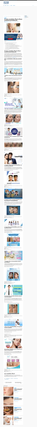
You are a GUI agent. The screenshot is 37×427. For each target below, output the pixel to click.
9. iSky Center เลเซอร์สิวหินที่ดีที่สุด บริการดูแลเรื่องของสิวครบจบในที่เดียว (12, 48)
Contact (14, 0)
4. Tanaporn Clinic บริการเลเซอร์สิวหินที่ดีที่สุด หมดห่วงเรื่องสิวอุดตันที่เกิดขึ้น (12, 45)
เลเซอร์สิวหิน (17, 21)
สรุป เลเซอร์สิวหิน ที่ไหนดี (7, 49)
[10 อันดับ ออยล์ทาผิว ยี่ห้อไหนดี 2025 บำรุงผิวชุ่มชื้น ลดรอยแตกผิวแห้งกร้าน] (8, 410)
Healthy (20, 407)
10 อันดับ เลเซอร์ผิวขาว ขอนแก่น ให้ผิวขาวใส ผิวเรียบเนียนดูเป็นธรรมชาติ (18, 419)
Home (10, 0)
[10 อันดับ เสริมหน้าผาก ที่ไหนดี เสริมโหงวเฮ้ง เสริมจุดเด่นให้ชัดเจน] (8, 401)
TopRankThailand (7, 21)
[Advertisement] (18, 10)
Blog (7, 5)
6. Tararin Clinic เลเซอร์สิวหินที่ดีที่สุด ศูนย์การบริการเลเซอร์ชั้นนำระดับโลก (12, 46)
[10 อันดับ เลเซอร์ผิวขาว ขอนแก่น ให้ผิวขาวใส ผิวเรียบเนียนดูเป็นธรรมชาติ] (8, 420)
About (11, 5)
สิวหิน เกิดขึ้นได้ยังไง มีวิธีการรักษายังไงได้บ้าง (9, 43)
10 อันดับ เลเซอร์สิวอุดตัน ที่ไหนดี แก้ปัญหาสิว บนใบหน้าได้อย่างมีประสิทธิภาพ (18, 390)
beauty (17, 397)
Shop (16, 0)
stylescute (26, 17)
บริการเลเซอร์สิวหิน (14, 21)
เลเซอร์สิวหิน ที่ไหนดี (16, 378)
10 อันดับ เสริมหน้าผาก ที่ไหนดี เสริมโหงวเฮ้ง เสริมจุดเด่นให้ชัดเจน (18, 399)
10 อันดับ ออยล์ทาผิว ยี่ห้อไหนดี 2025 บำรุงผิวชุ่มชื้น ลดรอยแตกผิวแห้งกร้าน (18, 410)
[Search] (33, 5)
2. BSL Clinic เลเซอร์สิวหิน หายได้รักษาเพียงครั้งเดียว (10, 44)
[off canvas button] (3, 5)
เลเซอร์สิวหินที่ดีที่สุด (6, 379)
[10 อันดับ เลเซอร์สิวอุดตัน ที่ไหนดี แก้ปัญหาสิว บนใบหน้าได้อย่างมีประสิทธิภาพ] (8, 391)
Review (15, 397)
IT (9, 5)
